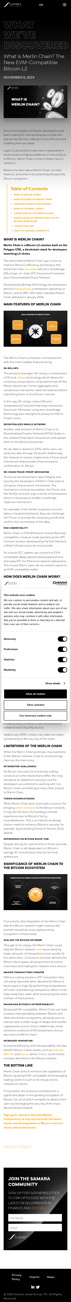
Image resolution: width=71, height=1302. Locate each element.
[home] (12, 4)
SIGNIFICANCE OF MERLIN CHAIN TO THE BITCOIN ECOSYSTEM (36, 219)
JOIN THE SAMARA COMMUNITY (31, 230)
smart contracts (25, 807)
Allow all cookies (35, 693)
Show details (52, 683)
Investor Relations (38, 1295)
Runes (24, 1054)
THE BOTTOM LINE (24, 225)
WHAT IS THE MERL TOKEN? (29, 208)
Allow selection (35, 704)
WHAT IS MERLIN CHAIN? (28, 194)
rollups (21, 377)
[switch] (62, 649)
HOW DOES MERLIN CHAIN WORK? (33, 203)
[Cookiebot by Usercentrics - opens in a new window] (52, 583)
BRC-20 (9, 1054)
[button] (64, 4)
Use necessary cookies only (35, 715)
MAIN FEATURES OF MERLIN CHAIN (33, 199)
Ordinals (57, 1050)
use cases (30, 269)
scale (39, 949)
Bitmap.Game (22, 288)
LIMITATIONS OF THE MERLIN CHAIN (33, 213)
